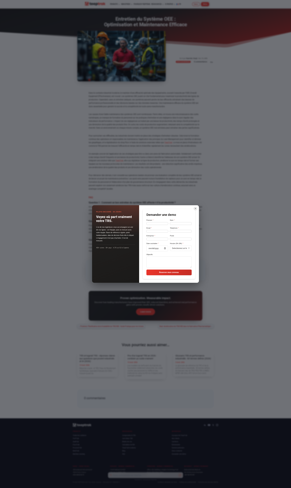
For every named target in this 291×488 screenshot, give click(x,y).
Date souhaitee (152, 243)
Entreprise (150, 236)
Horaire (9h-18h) (176, 243)
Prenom (149, 220)
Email (149, 228)
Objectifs (149, 254)
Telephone (174, 228)
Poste (172, 236)
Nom (172, 220)
